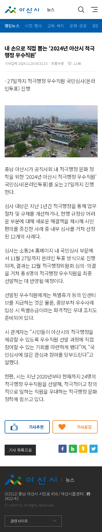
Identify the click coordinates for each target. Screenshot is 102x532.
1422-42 (11, 498)
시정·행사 (33, 25)
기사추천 (36, 427)
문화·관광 (78, 25)
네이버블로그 (73, 449)
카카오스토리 (83, 449)
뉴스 (51, 9)
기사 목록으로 (20, 450)
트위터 (93, 449)
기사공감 (84, 427)
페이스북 (62, 449)
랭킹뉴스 (12, 25)
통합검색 (81, 9)
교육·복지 (55, 25)
